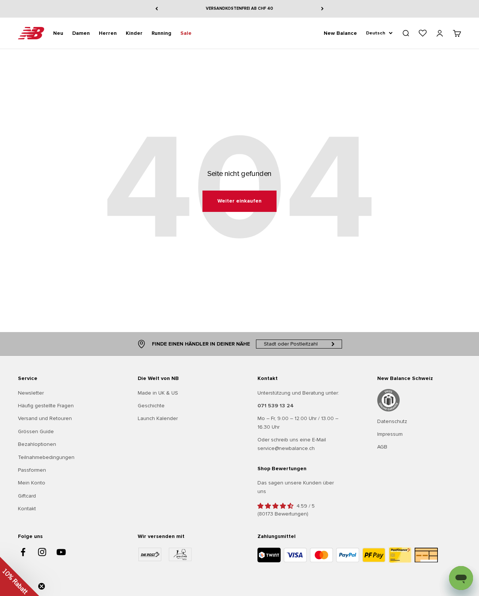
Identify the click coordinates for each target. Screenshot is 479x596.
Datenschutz (392, 421)
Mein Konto (31, 483)
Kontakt (27, 508)
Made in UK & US (158, 393)
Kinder (134, 33)
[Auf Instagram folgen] (42, 552)
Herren (108, 33)
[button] (19, 576)
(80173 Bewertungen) (282, 514)
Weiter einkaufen (239, 201)
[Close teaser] (41, 586)
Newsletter (31, 393)
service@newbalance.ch (286, 448)
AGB (382, 447)
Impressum (390, 434)
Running (161, 33)
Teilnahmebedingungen (46, 457)
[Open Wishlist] (423, 33)
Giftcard (27, 496)
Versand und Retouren (45, 418)
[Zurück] (156, 8)
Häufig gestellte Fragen (46, 405)
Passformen (32, 470)
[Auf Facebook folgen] (23, 552)
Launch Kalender (158, 418)
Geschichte (151, 405)
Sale (186, 33)
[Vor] (322, 8)
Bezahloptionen (37, 444)
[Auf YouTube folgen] (61, 552)
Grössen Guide (36, 431)
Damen (81, 33)
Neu (58, 33)
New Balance (340, 33)
